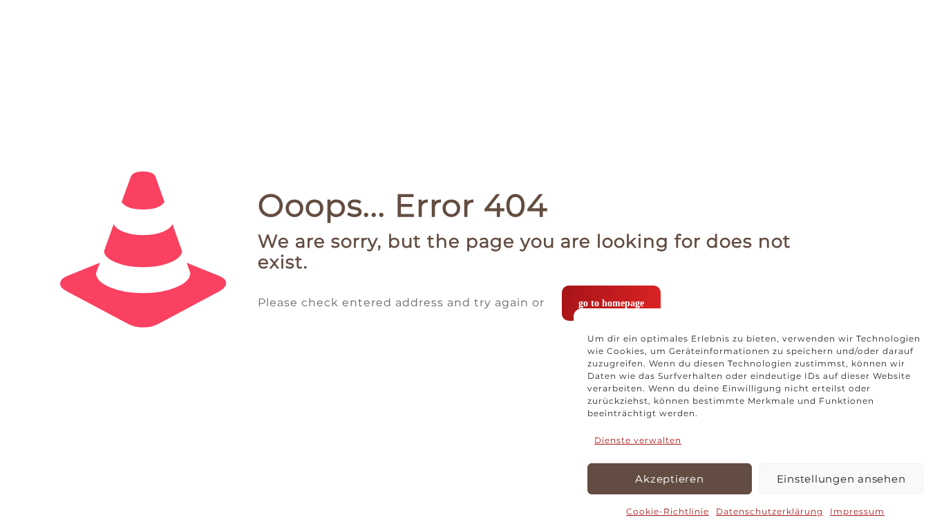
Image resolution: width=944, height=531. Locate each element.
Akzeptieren (669, 478)
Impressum (857, 511)
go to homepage (611, 303)
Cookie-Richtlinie (667, 511)
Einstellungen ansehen (841, 478)
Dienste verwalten (637, 440)
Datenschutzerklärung (769, 511)
